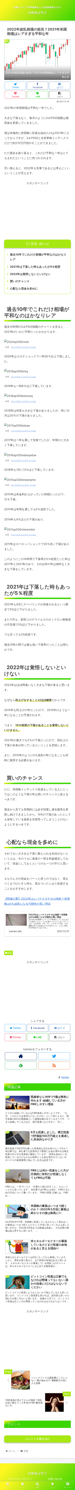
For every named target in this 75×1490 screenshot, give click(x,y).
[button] (68, 762)
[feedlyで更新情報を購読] (21, 1065)
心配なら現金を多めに (24, 288)
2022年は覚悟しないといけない (30, 274)
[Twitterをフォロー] (54, 1056)
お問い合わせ (55, 1478)
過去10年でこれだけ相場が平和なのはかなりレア (38, 257)
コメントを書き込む (37, 1438)
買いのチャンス (19, 281)
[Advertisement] (37, 210)
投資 (9, 952)
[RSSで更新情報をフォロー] (54, 1065)
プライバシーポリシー (20, 1478)
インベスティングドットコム (23, 347)
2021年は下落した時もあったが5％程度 (35, 266)
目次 (34, 244)
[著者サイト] (21, 1056)
